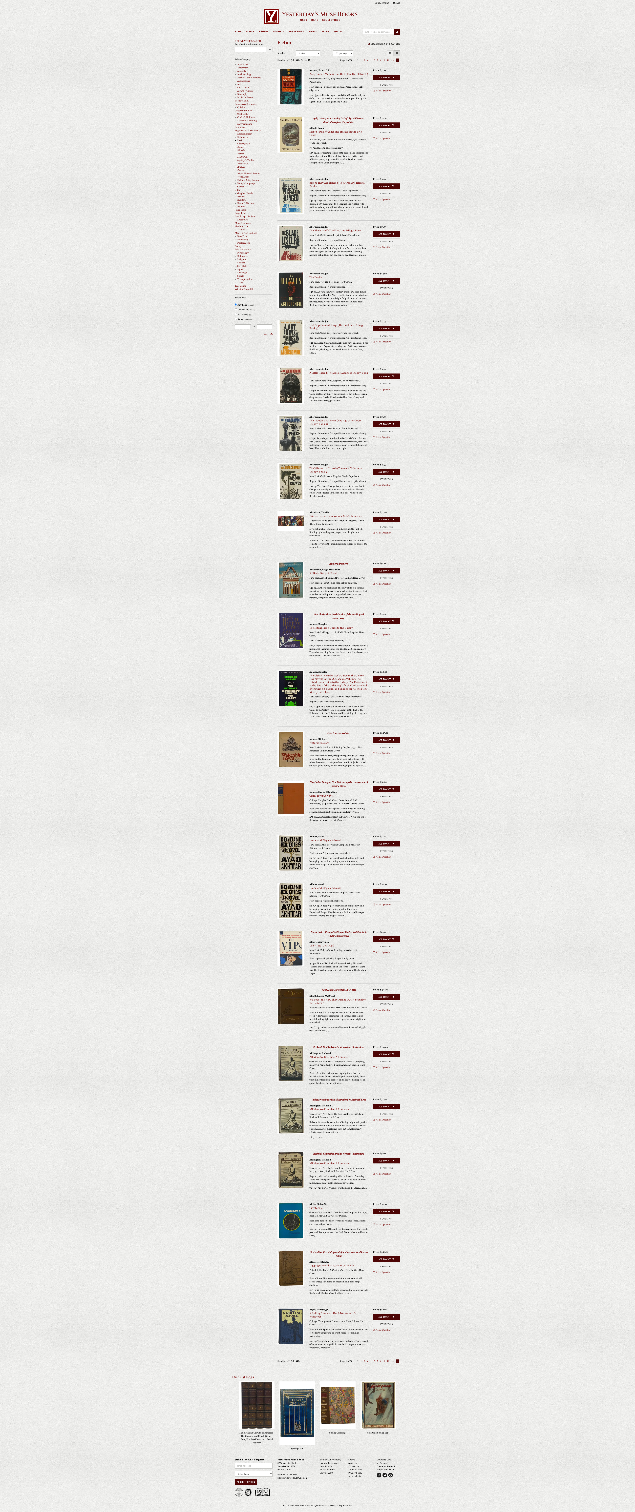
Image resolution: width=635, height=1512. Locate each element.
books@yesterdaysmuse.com (292, 1477)
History (241, 196)
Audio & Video (242, 87)
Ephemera (242, 137)
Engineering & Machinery (248, 130)
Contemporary (243, 143)
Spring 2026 (297, 1448)
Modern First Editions (246, 233)
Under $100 (246, 309)
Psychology (243, 253)
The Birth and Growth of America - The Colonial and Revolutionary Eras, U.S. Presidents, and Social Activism (257, 1437)
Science (241, 262)
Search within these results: (249, 44)
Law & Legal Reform (245, 216)
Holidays (241, 200)
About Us (352, 1462)
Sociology (242, 272)
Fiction (240, 140)
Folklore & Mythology (248, 180)
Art (239, 84)
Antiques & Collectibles (249, 77)
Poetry (238, 246)
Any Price (245, 305)
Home (238, 31)
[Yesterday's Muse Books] (317, 16)
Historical (241, 150)
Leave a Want (326, 1472)
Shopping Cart (384, 1459)
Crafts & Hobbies (246, 117)
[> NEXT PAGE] (397, 60)
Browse (263, 31)
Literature (242, 219)
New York (242, 236)
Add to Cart (385, 77)
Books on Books (245, 97)
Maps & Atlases (243, 223)
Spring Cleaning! (337, 1432)
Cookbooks (242, 114)
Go (269, 49)
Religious (241, 167)
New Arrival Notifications (385, 43)
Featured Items (327, 1469)
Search (250, 31)
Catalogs (278, 31)
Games (240, 186)
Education (240, 127)
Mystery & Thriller (245, 160)
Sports (240, 276)
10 (388, 60)
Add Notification (246, 1481)
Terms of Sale (355, 1469)
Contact (339, 31)
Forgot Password (385, 1469)
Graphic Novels (245, 193)
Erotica (240, 147)
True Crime (240, 286)
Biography (242, 94)
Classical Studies (243, 110)
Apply (267, 334)
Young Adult (243, 176)
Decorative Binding (247, 120)
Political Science (243, 249)
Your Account (382, 3)
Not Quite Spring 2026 (378, 1432)
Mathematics (241, 226)
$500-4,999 (245, 319)
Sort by (281, 53)
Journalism (240, 210)
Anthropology (244, 74)
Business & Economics (246, 104)
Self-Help (242, 266)
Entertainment (244, 134)
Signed (240, 269)
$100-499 (244, 314)
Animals (241, 71)
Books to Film (242, 100)
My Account (382, 1462)
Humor (241, 206)
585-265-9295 (290, 1474)
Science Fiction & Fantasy (248, 173)
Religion (241, 259)
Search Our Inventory (330, 1459)
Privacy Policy (355, 1472)
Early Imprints (244, 124)
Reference (242, 256)
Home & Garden (245, 203)
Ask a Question (383, 90)
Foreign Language (246, 183)
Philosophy (242, 239)
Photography (243, 243)
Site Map (331, 1505)
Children (241, 107)
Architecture (243, 81)
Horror (240, 153)
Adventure (242, 64)
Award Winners (245, 91)
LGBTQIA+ (242, 157)
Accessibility (354, 1476)
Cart (397, 3)
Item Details (386, 84)
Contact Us (353, 1466)
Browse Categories (329, 1462)
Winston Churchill (244, 289)
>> (392, 60)
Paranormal (242, 163)
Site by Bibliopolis (344, 1505)
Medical (241, 229)
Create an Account (386, 1466)
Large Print (240, 213)
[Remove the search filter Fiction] (309, 60)
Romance (241, 170)
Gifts (237, 190)
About (325, 31)
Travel (240, 282)
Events (313, 31)
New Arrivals (296, 31)
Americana (242, 67)
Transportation (244, 279)
